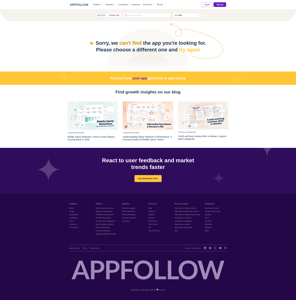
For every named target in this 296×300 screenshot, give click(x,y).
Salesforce (209, 224)
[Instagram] (225, 248)
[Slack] (210, 248)
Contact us (73, 224)
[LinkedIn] (205, 248)
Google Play (114, 15)
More (177, 231)
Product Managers (129, 214)
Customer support (128, 208)
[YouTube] (220, 248)
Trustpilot (208, 221)
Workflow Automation (103, 218)
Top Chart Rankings (103, 231)
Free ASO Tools (154, 231)
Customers (135, 5)
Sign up (219, 5)
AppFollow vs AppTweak (183, 227)
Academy (151, 214)
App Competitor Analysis (105, 224)
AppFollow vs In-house (183, 218)
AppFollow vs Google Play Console (187, 214)
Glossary (151, 218)
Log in (207, 5)
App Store (101, 15)
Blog (150, 208)
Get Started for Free (148, 178)
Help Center (152, 221)
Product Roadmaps (103, 227)
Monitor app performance (105, 208)
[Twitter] (215, 248)
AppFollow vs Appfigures (184, 221)
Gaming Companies (129, 218)
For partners (74, 227)
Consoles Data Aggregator (105, 221)
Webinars (151, 211)
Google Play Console (212, 211)
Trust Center (152, 224)
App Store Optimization (104, 211)
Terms (84, 248)
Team (71, 221)
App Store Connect (212, 208)
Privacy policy (95, 248)
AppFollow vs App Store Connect (187, 211)
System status (74, 248)
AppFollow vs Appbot (182, 224)
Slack (207, 218)
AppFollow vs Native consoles (185, 208)
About (71, 208)
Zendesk (208, 214)
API (149, 227)
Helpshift (208, 227)
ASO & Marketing (128, 211)
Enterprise (126, 221)
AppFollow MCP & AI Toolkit (106, 234)
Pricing (160, 5)
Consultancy (123, 5)
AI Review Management (104, 214)
